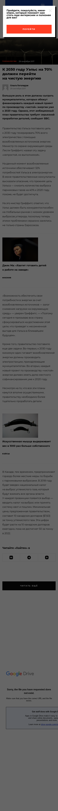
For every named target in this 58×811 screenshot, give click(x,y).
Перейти (29, 29)
